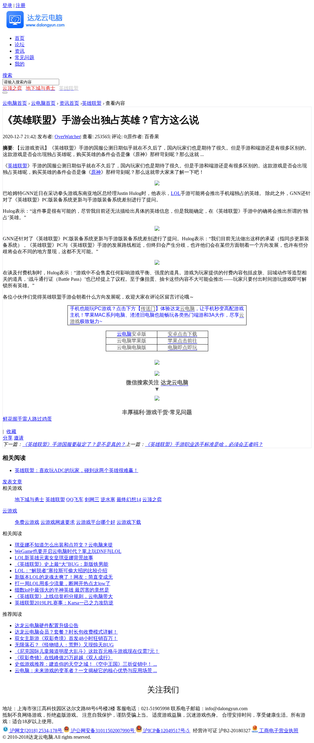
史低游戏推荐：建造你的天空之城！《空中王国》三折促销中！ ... (86, 664)
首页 (20, 38)
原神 (96, 172)
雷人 (27, 418)
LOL (176, 193)
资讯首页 (69, 103)
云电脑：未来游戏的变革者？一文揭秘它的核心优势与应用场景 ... (86, 670)
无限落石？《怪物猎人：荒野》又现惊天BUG (64, 644)
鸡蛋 (47, 418)
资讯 (20, 51)
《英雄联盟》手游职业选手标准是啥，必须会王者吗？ (204, 444)
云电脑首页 (14, 103)
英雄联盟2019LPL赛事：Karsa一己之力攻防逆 (64, 602)
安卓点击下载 (182, 334)
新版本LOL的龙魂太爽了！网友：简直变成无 (64, 577)
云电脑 (187, 308)
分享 (8, 437)
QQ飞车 (74, 499)
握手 (17, 418)
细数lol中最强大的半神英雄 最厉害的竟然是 (62, 589)
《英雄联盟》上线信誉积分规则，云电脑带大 (64, 596)
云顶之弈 (152, 499)
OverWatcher (67, 136)
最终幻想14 (129, 499)
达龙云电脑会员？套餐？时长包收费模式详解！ (66, 631)
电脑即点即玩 (182, 347)
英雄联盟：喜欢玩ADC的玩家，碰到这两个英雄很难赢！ (76, 470)
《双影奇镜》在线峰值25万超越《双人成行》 (64, 657)
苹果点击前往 (182, 340)
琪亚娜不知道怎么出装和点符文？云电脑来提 (64, 544)
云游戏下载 (129, 522)
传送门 (148, 308)
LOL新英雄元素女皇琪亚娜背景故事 (54, 557)
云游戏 (9, 510)
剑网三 (92, 499)
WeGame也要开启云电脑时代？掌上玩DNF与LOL (68, 551)
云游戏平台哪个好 (95, 522)
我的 (20, 64)
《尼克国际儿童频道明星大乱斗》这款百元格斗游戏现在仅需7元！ (87, 651)
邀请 (19, 437)
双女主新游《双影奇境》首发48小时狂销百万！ (66, 638)
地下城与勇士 (29, 499)
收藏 (11, 431)
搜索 (7, 75)
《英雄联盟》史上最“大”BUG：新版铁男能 (61, 564)
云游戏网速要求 (57, 522)
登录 (7, 5)
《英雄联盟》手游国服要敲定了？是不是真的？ (73, 444)
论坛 (20, 44)
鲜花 (8, 418)
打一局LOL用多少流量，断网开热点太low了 (62, 583)
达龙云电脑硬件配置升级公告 (46, 625)
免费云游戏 (27, 522)
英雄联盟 (91, 103)
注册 (20, 5)
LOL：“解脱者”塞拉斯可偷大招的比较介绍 (61, 570)
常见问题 (24, 57)
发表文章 (12, 481)
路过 (37, 418)
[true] (4, 92)
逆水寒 (108, 499)
